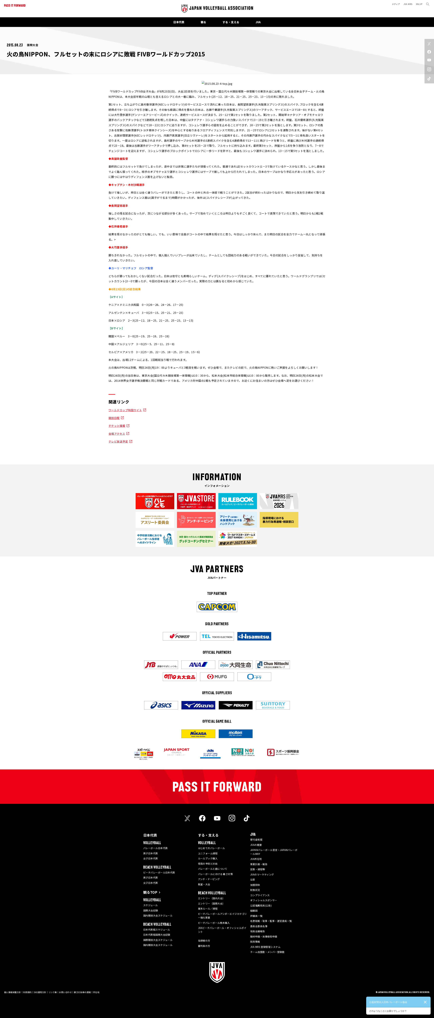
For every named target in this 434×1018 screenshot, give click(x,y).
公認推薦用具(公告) (261, 905)
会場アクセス (116, 434)
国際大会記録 (150, 910)
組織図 (254, 910)
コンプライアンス (260, 895)
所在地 (96, 992)
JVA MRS (408, 4)
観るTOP (150, 892)
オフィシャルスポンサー (263, 900)
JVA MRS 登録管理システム (265, 947)
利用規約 (27, 992)
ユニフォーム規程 (208, 853)
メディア (396, 4)
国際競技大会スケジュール (157, 940)
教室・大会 (204, 884)
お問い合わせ (65, 992)
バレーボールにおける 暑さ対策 (215, 874)
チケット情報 (116, 426)
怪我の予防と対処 (208, 863)
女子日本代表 (150, 858)
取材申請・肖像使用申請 (263, 936)
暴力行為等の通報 (82, 992)
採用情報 (255, 941)
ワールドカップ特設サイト (125, 410)
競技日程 (114, 418)
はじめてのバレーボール (211, 848)
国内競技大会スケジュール (157, 915)
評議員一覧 (256, 916)
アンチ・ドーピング (209, 879)
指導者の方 (204, 940)
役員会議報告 (257, 931)
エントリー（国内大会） (211, 898)
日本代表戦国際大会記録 (156, 934)
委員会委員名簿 (258, 926)
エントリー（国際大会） (211, 903)
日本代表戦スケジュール (156, 929)
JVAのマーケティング (262, 874)
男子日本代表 (150, 853)
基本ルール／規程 (208, 908)
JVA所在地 (256, 859)
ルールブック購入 (208, 858)
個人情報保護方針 (12, 992)
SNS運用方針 (40, 992)
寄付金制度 (256, 839)
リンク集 (52, 992)
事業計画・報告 (258, 864)
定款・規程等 (257, 869)
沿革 (252, 879)
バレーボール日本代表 (155, 848)
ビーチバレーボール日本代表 (159, 872)
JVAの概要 (256, 845)
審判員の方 (204, 946)
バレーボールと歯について (212, 868)
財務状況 (255, 890)
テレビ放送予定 (118, 441)
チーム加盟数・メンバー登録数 (267, 952)
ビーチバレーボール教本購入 (214, 922)
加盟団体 (255, 885)
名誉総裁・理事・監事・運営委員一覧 (271, 921)
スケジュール (150, 905)
